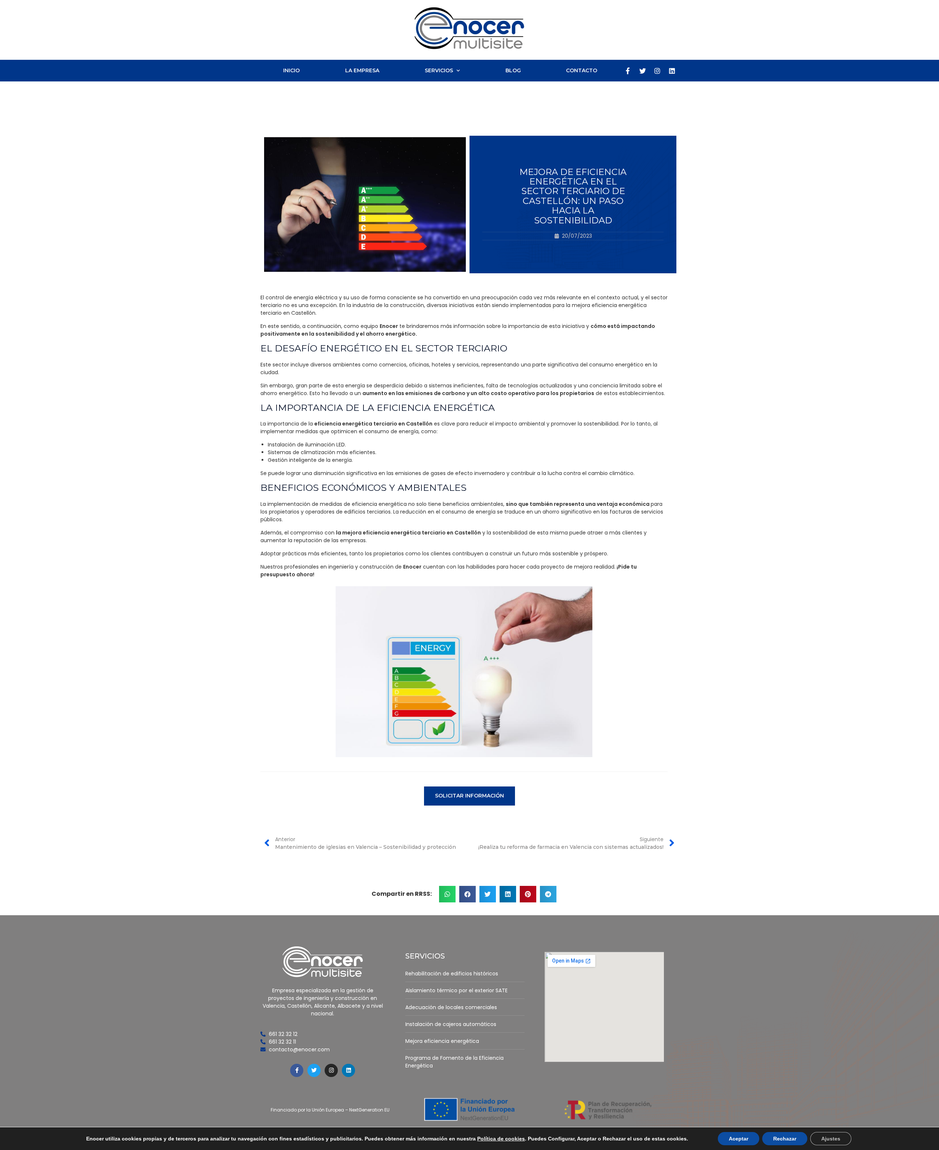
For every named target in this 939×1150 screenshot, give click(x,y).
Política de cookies (501, 1139)
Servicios (439, 70)
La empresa (362, 70)
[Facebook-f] (628, 70)
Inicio (291, 70)
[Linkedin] (672, 70)
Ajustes (830, 1139)
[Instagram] (657, 70)
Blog (513, 70)
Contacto (581, 70)
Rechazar (784, 1139)
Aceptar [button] (738, 1139)
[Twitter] (642, 70)
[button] (469, 795)
